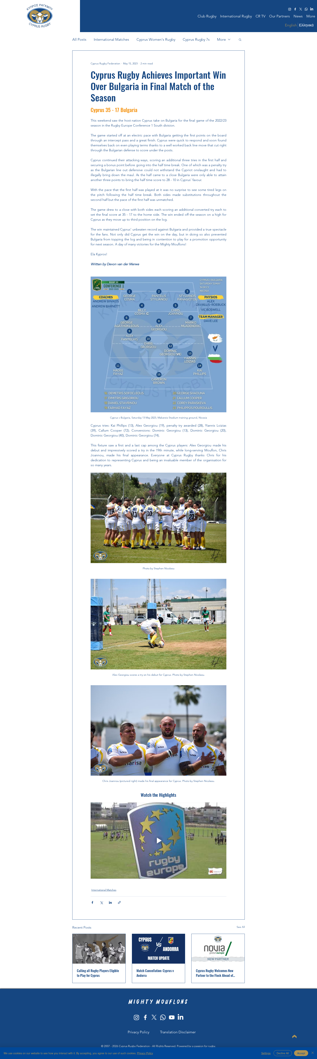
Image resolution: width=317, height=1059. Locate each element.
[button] (207, 16)
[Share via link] (119, 902)
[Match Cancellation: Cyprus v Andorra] (158, 949)
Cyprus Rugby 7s (196, 39)
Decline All (283, 1053)
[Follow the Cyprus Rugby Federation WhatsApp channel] (162, 1017)
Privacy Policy (145, 1053)
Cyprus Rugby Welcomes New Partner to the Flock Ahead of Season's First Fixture (214, 973)
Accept (301, 1053)
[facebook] (295, 9)
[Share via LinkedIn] (110, 902)
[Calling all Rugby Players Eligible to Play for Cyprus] (98, 949)
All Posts (79, 39)
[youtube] (171, 1017)
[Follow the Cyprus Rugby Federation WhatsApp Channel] (306, 9)
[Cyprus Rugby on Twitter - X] (154, 1017)
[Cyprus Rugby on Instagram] (290, 9)
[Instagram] (136, 1017)
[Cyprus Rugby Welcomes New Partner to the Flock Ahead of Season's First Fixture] (218, 949)
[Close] (312, 1053)
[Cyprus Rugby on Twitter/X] (301, 9)
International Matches (111, 39)
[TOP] (294, 1036)
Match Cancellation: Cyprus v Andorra (155, 973)
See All (241, 927)
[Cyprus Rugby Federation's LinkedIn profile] (180, 1017)
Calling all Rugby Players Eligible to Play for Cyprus (98, 973)
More (221, 39)
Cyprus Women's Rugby (155, 39)
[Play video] (158, 840)
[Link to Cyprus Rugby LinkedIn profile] (312, 9)
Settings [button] (266, 1053)
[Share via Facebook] (92, 902)
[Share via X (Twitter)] (101, 902)
